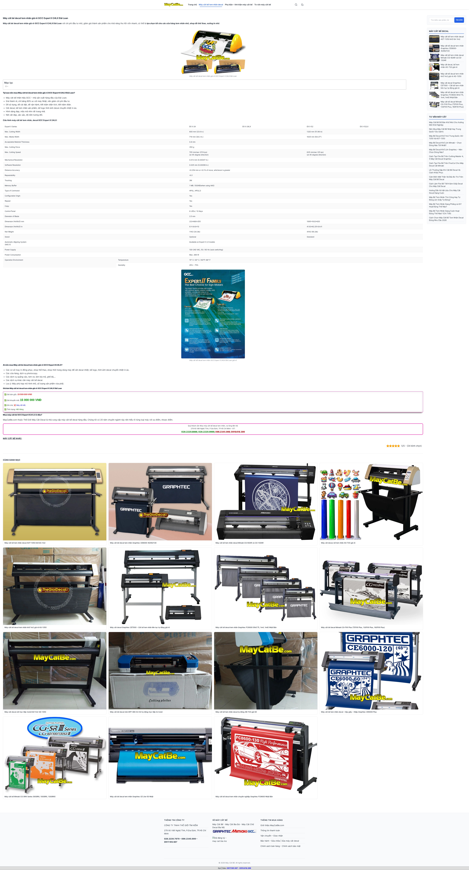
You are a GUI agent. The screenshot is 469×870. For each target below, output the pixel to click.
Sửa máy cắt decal (290, 841)
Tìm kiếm (459, 20)
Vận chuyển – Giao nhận (272, 835)
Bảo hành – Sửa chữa (270, 841)
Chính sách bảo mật (291, 846)
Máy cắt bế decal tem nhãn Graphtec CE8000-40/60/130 (452, 48)
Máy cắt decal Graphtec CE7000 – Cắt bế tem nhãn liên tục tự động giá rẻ (452, 85)
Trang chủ (192, 4)
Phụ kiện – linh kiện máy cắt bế (238, 4)
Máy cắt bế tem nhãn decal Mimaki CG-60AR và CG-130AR (452, 57)
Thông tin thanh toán (270, 830)
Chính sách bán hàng (270, 846)
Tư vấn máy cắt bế (262, 4)
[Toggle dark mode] (302, 4)
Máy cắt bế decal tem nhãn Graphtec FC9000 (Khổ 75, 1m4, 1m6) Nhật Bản (452, 95)
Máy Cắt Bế (217, 824)
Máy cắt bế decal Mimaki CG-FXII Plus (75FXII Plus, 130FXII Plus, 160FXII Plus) (452, 104)
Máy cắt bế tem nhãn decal (211, 4)
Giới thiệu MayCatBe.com (272, 825)
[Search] (296, 4)
